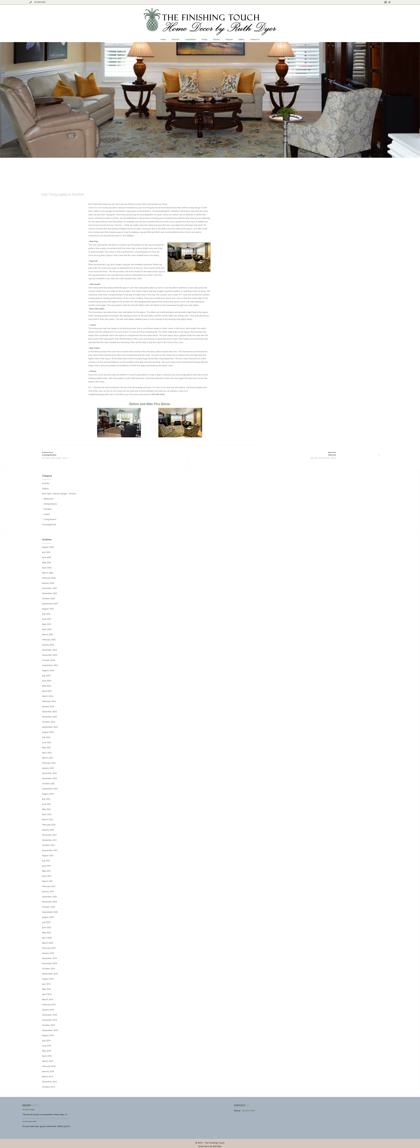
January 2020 (48, 953)
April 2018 (47, 1056)
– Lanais (46, 514)
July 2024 (46, 675)
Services (175, 39)
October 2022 (48, 783)
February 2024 (49, 701)
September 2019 (50, 973)
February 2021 (49, 886)
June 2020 (46, 927)
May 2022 (46, 809)
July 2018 (46, 1040)
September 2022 (50, 788)
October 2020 (48, 907)
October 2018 (48, 1025)
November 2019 (49, 963)
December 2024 (49, 650)
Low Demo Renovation (29, 1121)
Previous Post (49, 453)
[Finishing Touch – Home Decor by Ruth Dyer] (210, 35)
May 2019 (46, 989)
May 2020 (46, 932)
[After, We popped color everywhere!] (180, 422)
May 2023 (46, 747)
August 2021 (48, 855)
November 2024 (49, 655)
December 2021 (49, 835)
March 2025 (47, 634)
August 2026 (48, 547)
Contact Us (255, 39)
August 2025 (48, 608)
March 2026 (47, 572)
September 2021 (50, 850)
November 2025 (49, 593)
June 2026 (46, 557)
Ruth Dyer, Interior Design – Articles (59, 493)
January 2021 (48, 891)
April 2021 (47, 876)
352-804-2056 (39, 2)
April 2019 (47, 994)
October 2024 (48, 660)
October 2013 (48, 1086)
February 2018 (49, 1066)
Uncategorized (49, 524)
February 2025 (49, 639)
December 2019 (49, 958)
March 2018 (47, 1061)
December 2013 (49, 1081)
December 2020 (49, 896)
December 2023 (49, 711)
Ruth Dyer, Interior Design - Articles (54, 458)
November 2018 (49, 1020)
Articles (216, 39)
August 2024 (48, 670)
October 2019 (48, 968)
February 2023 (49, 763)
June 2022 (46, 804)
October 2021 (48, 845)
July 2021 (46, 860)
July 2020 (46, 922)
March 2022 (47, 819)
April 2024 (47, 691)
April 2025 (47, 629)
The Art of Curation (28, 1109)
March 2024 (47, 696)
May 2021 (46, 871)
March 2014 (47, 1076)
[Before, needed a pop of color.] (119, 422)
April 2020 (47, 937)
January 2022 (48, 829)
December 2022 (49, 773)
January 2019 (48, 1009)
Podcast (229, 39)
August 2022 (48, 793)
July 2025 (46, 614)
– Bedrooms (47, 498)
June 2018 (46, 1045)
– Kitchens (47, 509)
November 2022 (49, 778)
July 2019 (46, 984)
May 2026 (46, 562)
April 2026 (47, 567)
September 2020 (50, 912)
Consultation (190, 39)
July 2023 (46, 737)
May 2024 (46, 686)
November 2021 (49, 840)
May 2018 (46, 1050)
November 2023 (49, 716)
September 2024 (50, 665)
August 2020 (48, 917)
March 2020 (47, 943)
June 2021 (46, 865)
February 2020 (49, 948)
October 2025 (48, 598)
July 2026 (46, 552)
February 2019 (49, 1004)
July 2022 (46, 799)
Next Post (332, 453)
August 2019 (48, 979)
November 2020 (49, 901)
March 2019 (47, 999)
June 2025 (46, 619)
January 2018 (48, 1071)
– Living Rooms (49, 519)
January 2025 (48, 644)
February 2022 (49, 824)
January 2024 (48, 706)
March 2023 (47, 757)
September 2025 (50, 603)
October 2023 (48, 721)
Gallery (241, 39)
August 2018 (48, 1035)
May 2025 (46, 624)
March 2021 (47, 881)
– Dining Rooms (49, 504)
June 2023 (46, 742)
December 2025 (49, 588)
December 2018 (49, 1014)
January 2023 (48, 768)
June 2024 (46, 680)
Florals (204, 39)
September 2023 (50, 727)
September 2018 (50, 1030)
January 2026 (48, 583)
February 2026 (49, 578)
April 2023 (47, 752)
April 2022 (47, 814)
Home (163, 39)
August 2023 (48, 732)
